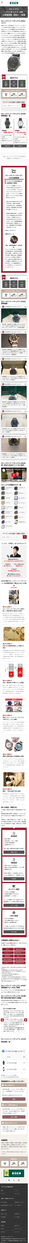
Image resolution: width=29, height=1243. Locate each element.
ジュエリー (17, 1190)
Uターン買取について (18, 1205)
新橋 (23, 1163)
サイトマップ (17, 1231)
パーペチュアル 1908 (12, 1063)
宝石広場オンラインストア (19, 1202)
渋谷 (5, 1163)
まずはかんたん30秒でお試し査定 (15, 1239)
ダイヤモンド (3, 1193)
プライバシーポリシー (19, 1228)
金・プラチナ (17, 1193)
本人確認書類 (3, 1217)
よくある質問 (17, 1217)
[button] (2, 1020)
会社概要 (2, 1225)
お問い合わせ (3, 1231)
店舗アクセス (17, 1225)
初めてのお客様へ (4, 1202)
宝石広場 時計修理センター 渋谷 (6, 1205)
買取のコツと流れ (4, 1213)
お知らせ (2, 1228)
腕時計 (2, 1190)
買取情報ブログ (17, 1213)
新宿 (14, 1163)
